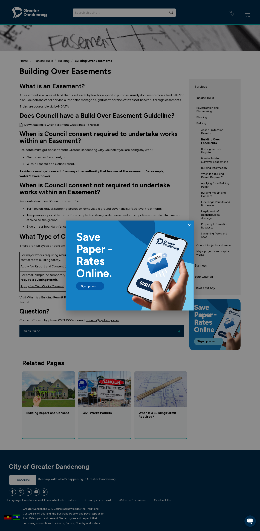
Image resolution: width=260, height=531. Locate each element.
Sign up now (90, 286)
